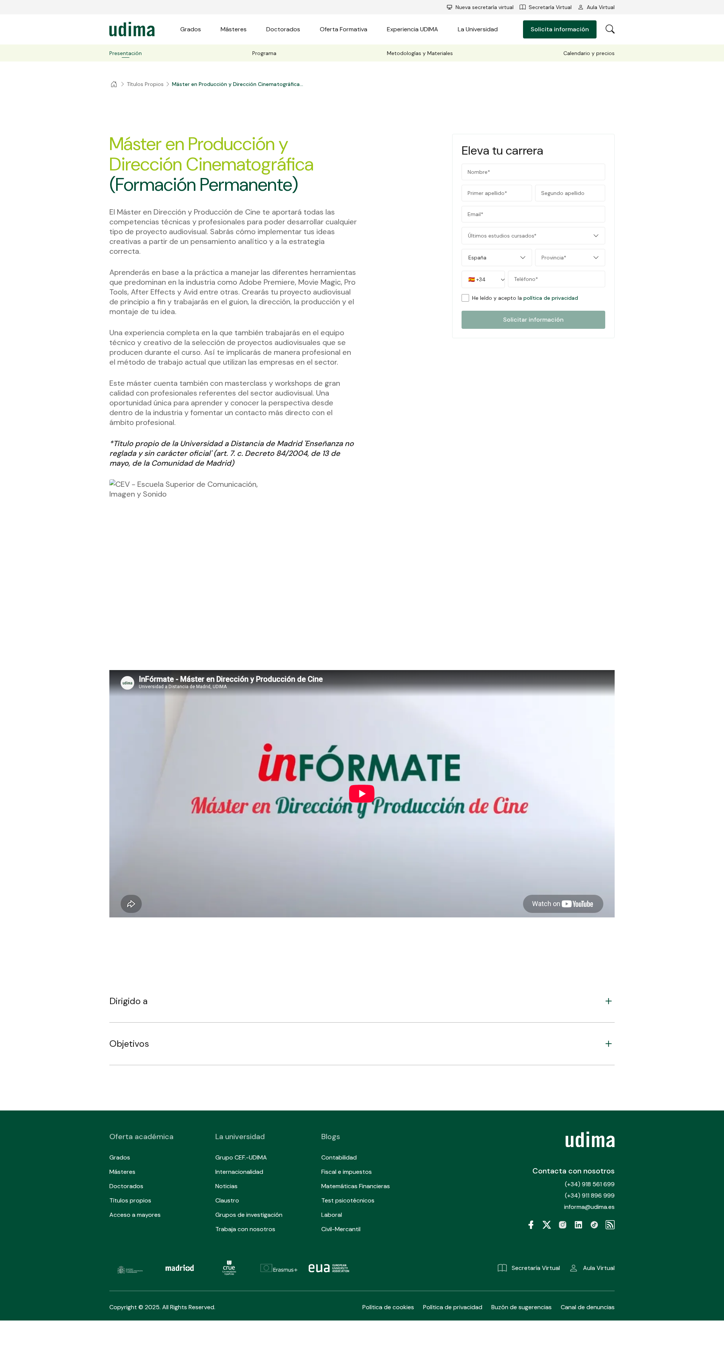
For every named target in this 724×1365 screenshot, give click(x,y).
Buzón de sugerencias (521, 1307)
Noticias (226, 1186)
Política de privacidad (452, 1307)
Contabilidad (339, 1157)
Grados (190, 29)
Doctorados (283, 29)
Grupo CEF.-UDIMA (241, 1157)
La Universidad (478, 29)
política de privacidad (550, 297)
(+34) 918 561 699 (590, 1184)
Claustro (227, 1200)
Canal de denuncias (588, 1307)
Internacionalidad (239, 1172)
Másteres (234, 29)
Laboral (331, 1215)
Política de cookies (388, 1307)
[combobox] (533, 235)
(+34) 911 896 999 (590, 1195)
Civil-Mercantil (340, 1229)
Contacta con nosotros (573, 1171)
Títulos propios (130, 1200)
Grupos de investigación (248, 1215)
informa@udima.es (589, 1207)
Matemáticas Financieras (355, 1186)
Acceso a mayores (135, 1215)
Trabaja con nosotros (245, 1229)
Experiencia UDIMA (412, 29)
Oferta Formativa (343, 29)
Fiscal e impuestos (346, 1172)
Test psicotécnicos (347, 1200)
